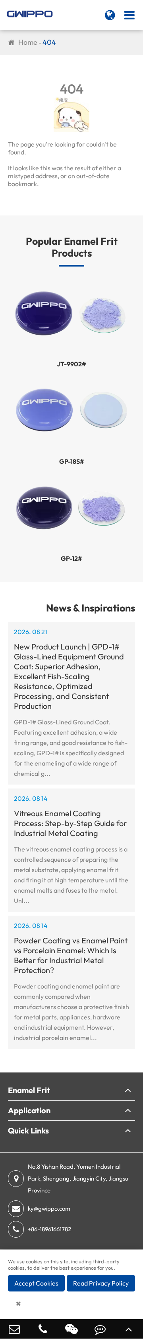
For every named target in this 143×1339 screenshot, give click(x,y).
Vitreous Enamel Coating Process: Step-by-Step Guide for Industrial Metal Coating (70, 823)
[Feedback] (100, 1329)
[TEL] (43, 1329)
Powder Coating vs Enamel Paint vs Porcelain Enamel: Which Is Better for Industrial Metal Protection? (71, 955)
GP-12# (71, 558)
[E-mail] (14, 1329)
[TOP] (128, 1329)
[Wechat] (71, 1329)
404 (49, 42)
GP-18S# (71, 461)
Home (27, 42)
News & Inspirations (90, 608)
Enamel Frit (29, 1090)
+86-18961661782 (49, 1229)
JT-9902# (71, 364)
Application (29, 1110)
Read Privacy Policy (101, 1283)
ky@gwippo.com (49, 1208)
